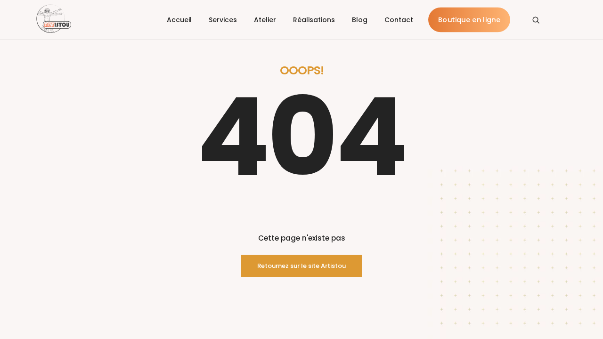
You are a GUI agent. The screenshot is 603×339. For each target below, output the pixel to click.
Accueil (179, 19)
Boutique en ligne (469, 20)
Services (223, 19)
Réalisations (314, 19)
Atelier (265, 19)
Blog (359, 19)
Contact (398, 19)
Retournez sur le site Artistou (301, 265)
